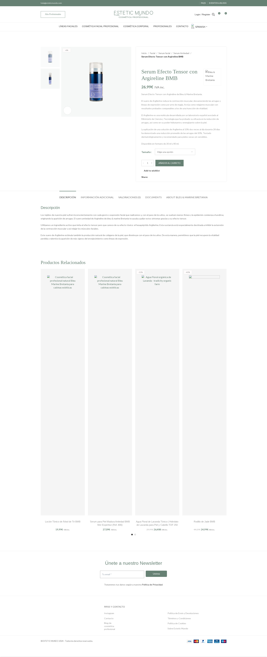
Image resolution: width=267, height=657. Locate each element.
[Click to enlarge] (67, 110)
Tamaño (146, 151)
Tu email (107, 574)
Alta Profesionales (53, 14)
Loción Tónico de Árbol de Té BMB (62, 521)
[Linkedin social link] (161, 177)
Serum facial (164, 53)
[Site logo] (133, 14)
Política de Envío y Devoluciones (183, 613)
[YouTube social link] (195, 3)
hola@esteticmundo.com (51, 3)
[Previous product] (143, 63)
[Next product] (151, 63)
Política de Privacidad (152, 584)
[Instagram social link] (192, 3)
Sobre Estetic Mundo (178, 628)
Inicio (144, 53)
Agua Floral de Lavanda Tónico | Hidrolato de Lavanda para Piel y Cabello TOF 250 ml (157, 524)
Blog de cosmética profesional (109, 626)
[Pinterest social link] (157, 177)
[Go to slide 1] (132, 534)
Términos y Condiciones (179, 618)
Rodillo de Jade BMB (204, 521)
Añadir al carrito (169, 163)
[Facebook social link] (188, 3)
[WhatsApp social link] (165, 177)
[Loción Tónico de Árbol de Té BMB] (63, 392)
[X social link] (153, 177)
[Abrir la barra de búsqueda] (213, 14)
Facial (152, 53)
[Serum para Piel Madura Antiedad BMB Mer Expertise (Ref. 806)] (110, 392)
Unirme (156, 573)
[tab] (67, 195)
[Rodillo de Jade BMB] (204, 392)
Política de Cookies (177, 623)
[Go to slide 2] (135, 534)
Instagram (109, 613)
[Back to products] (147, 63)
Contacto (108, 618)
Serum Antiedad (181, 53)
